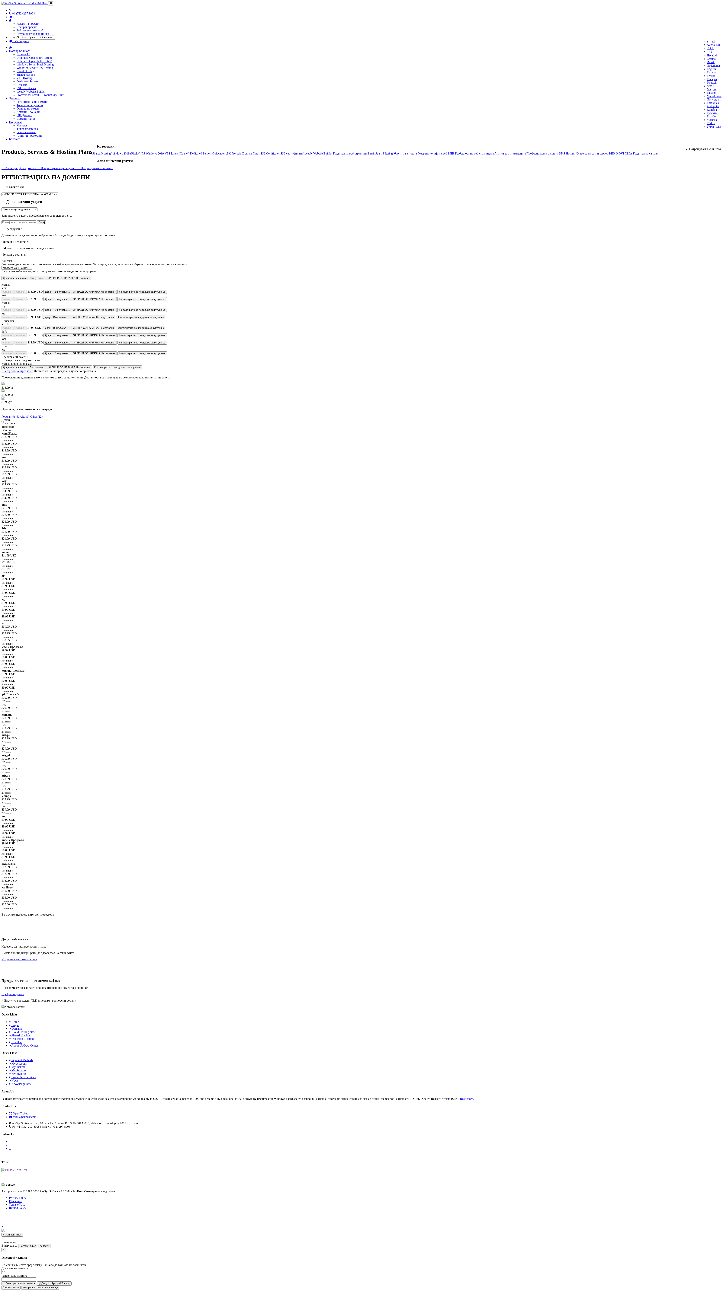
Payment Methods (22, 1060)
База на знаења (26, 132)
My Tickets (18, 1067)
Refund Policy (17, 1208)
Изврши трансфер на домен (58, 168)
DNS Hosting (567, 153)
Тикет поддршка (27, 128)
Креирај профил (27, 27)
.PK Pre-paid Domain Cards (243, 153)
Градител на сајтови (646, 153)
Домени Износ (26, 118)
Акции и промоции (29, 135)
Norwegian (713, 99)
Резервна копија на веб (433, 153)
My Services (18, 1070)
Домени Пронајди (28, 111)
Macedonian (714, 96)
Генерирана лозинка (14, 1275)
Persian (711, 75)
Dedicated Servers (27, 81)
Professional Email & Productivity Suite (40, 95)
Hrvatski (712, 55)
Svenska (712, 119)
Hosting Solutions (19, 51)
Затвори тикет (28, 1246)
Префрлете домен (13, 994)
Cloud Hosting (25, 71)
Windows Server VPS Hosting (35, 67)
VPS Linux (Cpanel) (177, 153)
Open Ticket (19, 1113)
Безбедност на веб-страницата (474, 153)
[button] (2, 1227)
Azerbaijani (714, 44)
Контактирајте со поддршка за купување (142, 291)
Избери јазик (20, 41)
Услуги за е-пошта (406, 153)
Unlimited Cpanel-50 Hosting (34, 61)
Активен (7, 291)
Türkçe (711, 123)
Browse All (23, 54)
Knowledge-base (21, 1083)
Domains (16, 1028)
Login (15, 1025)
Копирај (65, 1283)
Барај (42, 222)
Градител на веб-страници (350, 153)
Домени (14, 98)
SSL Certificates (26, 88)
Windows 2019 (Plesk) (125, 153)
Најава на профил (28, 23)
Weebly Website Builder (31, 91)
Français (712, 79)
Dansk (711, 62)
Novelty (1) (22, 416)
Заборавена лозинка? (30, 30)
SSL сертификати (292, 153)
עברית (710, 86)
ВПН (451, 153)
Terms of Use (17, 1204)
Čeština (711, 58)
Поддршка (15, 122)
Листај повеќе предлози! (17, 371)
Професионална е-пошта (542, 153)
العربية (711, 41)
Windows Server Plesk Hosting (35, 64)
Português (713, 102)
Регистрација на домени (32, 101)
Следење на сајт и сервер (592, 153)
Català (710, 48)
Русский (712, 113)
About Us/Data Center (24, 1045)
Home (15, 1021)
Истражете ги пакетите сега (19, 959)
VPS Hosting (24, 78)
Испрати (44, 1246)
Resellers (22, 84)
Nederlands (713, 65)
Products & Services (23, 1077)
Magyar (711, 89)
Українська (714, 126)
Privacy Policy (17, 1197)
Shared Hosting (26, 74)
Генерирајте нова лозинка (20, 1283)
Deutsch (712, 82)
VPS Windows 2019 (152, 153)
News (14, 1080)
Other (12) (36, 416)
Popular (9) (8, 416)
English (711, 69)
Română (712, 109)
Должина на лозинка (15, 1268)
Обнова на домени (28, 108)
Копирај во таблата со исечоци (40, 1287)
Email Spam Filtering (381, 153)
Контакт (22, 125)
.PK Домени (24, 115)
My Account (18, 1063)
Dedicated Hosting (22, 1038)
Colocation (219, 153)
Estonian (712, 72)
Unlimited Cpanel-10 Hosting (34, 57)
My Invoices (18, 1073)
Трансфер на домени (30, 105)
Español (711, 116)
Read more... (467, 1098)
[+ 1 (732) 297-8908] (10, 10)
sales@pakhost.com (24, 1116)
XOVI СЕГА (624, 153)
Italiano (711, 92)
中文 (710, 51)
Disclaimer (15, 1201)
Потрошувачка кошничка (33, 33)
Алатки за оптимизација (510, 153)
